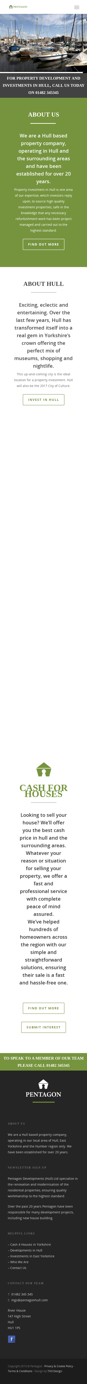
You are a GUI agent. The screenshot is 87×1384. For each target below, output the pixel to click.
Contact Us (18, 1268)
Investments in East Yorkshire (32, 1256)
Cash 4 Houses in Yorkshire (30, 1244)
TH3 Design (55, 1371)
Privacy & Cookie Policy (58, 1366)
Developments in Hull (26, 1250)
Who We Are (19, 1262)
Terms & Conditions (20, 1371)
